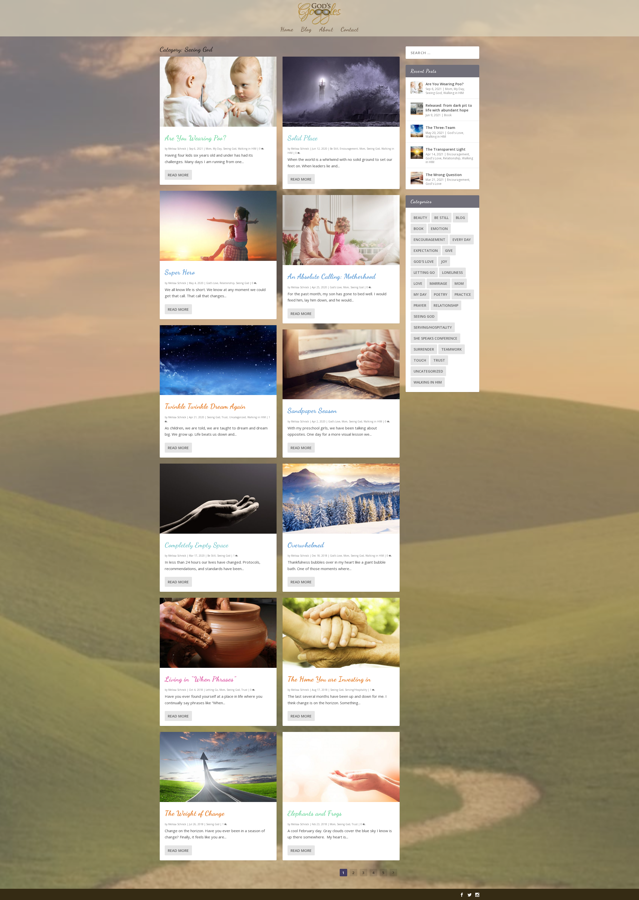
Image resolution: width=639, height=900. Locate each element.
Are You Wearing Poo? (195, 138)
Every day (462, 239)
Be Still (211, 555)
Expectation (426, 250)
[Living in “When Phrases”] (218, 633)
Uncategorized (237, 417)
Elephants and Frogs (315, 813)
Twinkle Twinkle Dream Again (205, 406)
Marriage (438, 283)
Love (418, 283)
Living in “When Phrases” (200, 679)
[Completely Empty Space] (218, 499)
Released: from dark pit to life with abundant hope (449, 107)
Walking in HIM (247, 148)
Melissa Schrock (177, 148)
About (326, 30)
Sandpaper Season (312, 410)
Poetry (440, 294)
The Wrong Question (444, 174)
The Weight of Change (194, 813)
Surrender (424, 349)
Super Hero (180, 272)
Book (448, 115)
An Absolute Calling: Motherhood (332, 276)
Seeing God (229, 148)
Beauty (420, 217)
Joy (444, 261)
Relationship (227, 283)
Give (449, 250)
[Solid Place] (341, 92)
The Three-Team (440, 127)
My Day (217, 148)
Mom (208, 148)
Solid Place (303, 138)
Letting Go (212, 690)
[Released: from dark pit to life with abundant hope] (417, 108)
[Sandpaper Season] (341, 364)
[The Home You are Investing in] (341, 633)
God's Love (212, 283)
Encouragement (349, 148)
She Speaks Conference (435, 338)
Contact (350, 30)
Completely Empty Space (196, 545)
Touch (420, 360)
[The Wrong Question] (417, 178)
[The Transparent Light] (417, 152)
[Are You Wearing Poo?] (218, 92)
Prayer (420, 305)
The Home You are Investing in (329, 679)
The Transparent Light (446, 149)
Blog (306, 30)
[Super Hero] (218, 226)
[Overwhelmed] (341, 499)
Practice (463, 294)
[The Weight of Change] (218, 767)
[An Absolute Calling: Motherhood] (341, 230)
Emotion (439, 228)
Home (286, 30)
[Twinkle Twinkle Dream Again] (218, 360)
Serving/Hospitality (356, 690)
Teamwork (451, 349)
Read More (178, 174)
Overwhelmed (306, 545)
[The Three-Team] (417, 131)
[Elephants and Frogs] (341, 767)
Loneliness (452, 272)
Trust (225, 417)
